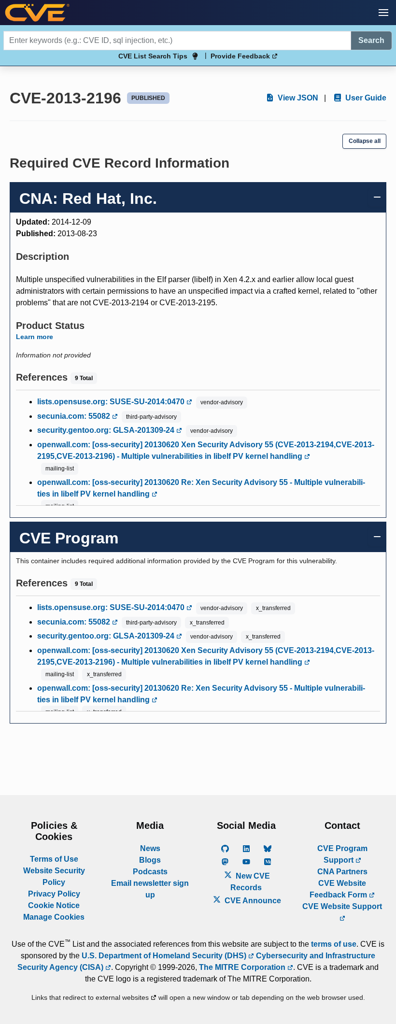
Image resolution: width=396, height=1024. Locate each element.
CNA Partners (342, 872)
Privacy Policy (54, 894)
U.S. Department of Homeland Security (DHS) (165, 956)
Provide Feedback (241, 56)
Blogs (150, 860)
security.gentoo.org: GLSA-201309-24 (106, 430)
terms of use (333, 944)
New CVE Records (250, 882)
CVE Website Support (342, 906)
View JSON (297, 98)
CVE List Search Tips (152, 56)
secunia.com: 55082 (74, 416)
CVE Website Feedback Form (339, 889)
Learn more (34, 337)
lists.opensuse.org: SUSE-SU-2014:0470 (111, 402)
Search (371, 40)
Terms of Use (54, 859)
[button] (383, 12)
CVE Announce (252, 900)
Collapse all (365, 141)
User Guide (364, 98)
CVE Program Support (342, 854)
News (150, 848)
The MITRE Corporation (243, 967)
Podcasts (150, 872)
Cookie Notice (54, 905)
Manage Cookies (54, 917)
